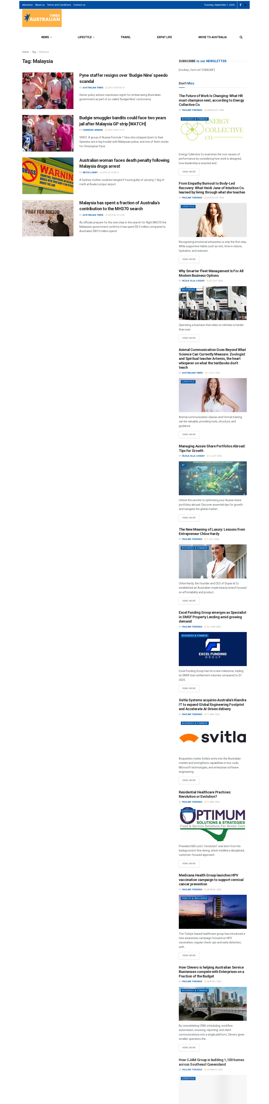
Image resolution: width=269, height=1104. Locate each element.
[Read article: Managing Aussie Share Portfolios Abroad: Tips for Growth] (213, 478)
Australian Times (93, 87)
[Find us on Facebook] (240, 5)
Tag (34, 52)
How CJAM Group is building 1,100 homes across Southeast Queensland (211, 1061)
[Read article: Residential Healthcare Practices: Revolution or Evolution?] (213, 824)
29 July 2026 (216, 280)
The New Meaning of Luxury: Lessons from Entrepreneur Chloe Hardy (212, 531)
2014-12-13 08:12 (110, 172)
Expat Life (164, 37)
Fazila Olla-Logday (193, 280)
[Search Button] (241, 37)
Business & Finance (195, 119)
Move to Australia (213, 37)
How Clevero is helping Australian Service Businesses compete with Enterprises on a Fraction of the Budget (211, 971)
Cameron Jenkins (93, 130)
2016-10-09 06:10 (115, 87)
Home (25, 52)
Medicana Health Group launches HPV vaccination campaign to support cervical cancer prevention (211, 879)
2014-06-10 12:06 (115, 215)
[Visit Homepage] (42, 18)
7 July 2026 (213, 373)
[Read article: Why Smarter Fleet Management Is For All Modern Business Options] (213, 303)
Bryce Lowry (90, 172)
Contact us (79, 5)
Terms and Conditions (59, 5)
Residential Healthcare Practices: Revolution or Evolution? (205, 794)
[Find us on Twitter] (245, 5)
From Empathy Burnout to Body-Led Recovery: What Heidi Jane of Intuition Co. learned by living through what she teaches (212, 187)
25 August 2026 (215, 197)
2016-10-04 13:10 (115, 130)
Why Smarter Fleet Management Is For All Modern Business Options (211, 273)
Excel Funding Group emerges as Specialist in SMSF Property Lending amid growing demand (212, 616)
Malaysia (44, 52)
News (45, 37)
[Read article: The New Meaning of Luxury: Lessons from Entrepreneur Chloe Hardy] (213, 561)
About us (40, 5)
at (183, 465)
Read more (191, 170)
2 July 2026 (215, 456)
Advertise (27, 5)
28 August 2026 (215, 110)
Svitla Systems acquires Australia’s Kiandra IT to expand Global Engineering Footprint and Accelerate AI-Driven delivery (212, 704)
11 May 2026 (213, 714)
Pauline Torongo (192, 110)
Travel (126, 37)
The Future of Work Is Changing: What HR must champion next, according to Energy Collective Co (211, 100)
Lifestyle (85, 37)
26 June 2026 (213, 627)
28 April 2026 (213, 889)
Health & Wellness (194, 898)
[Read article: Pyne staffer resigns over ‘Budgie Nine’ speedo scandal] (47, 90)
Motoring (188, 290)
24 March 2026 (214, 1069)
